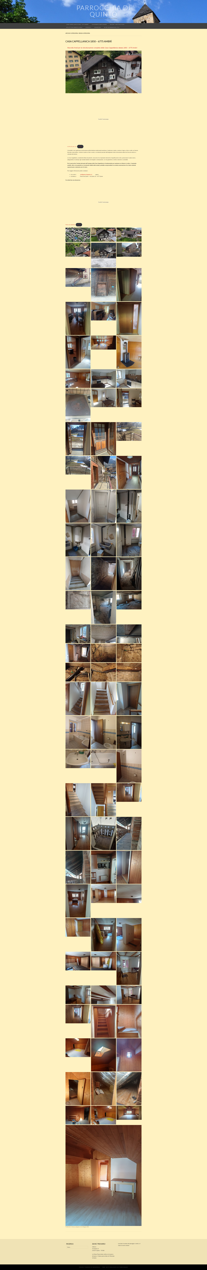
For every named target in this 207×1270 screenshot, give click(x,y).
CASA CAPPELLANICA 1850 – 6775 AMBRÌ (77, 24)
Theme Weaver (123, 1267)
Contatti (88, 27)
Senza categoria (75, 1226)
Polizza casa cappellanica (70, 224)
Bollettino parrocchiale (74, 27)
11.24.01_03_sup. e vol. (71, 146)
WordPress (96, 1267)
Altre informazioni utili (112, 27)
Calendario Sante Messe (99, 24)
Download (80, 146)
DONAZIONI (97, 27)
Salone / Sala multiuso (117, 24)
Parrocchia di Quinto (103, 11)
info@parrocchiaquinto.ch (86, 174)
